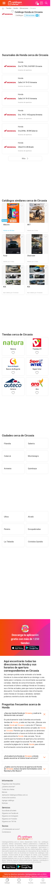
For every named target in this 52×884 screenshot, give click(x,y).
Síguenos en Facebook (10, 813)
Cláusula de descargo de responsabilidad (16, 876)
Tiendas (8, 8)
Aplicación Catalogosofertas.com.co (15, 795)
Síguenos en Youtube (9, 819)
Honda (15, 8)
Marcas (4, 792)
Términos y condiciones (39, 876)
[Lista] (41, 3)
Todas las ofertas (8, 789)
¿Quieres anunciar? (8, 787)
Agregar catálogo (8, 800)
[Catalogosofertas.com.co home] (15, 3)
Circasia (28, 713)
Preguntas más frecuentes (11, 784)
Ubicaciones (24, 8)
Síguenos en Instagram (10, 816)
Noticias (5, 803)
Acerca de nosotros (9, 798)
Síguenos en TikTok (9, 821)
